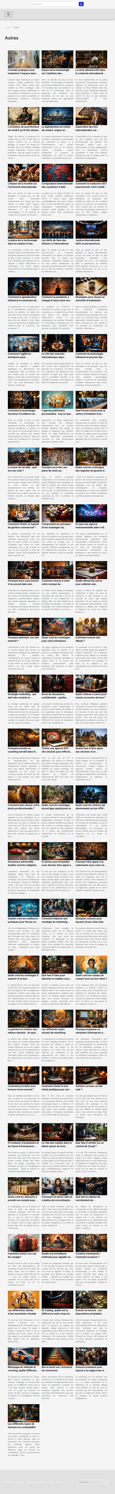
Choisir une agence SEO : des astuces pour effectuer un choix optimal (57, 751)
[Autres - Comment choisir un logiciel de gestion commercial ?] (23, 513)
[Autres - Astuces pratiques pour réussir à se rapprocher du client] (91, 1356)
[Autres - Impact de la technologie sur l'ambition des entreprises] (57, 59)
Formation (19, 1482)
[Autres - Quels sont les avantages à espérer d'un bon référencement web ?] (23, 964)
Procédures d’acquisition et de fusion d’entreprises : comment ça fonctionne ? (23, 1146)
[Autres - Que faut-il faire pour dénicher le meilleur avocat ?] (57, 964)
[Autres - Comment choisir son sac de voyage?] (23, 1242)
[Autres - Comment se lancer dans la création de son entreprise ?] (57, 1186)
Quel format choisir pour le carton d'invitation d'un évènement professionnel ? (91, 414)
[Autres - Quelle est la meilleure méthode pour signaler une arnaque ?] (57, 1242)
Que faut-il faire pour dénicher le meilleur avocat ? (57, 978)
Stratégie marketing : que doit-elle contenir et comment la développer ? (22, 697)
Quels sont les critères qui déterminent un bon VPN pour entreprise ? (90, 808)
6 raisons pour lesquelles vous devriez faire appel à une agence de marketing (56, 865)
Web (51, 1482)
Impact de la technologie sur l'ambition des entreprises (55, 73)
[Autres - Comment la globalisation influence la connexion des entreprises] (23, 286)
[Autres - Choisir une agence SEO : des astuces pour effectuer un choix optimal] (57, 737)
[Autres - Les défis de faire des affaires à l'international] (57, 229)
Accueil (8, 27)
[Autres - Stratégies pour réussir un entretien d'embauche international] (91, 286)
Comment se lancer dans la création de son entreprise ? (57, 1200)
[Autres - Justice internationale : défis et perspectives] (91, 229)
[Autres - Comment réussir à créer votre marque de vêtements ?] (57, 569)
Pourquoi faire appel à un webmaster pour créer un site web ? (90, 865)
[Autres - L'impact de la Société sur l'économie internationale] (23, 172)
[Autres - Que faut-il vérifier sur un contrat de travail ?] (91, 1132)
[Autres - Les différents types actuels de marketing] (57, 1018)
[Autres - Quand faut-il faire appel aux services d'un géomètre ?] (91, 737)
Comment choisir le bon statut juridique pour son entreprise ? (55, 1089)
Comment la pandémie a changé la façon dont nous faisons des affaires (56, 300)
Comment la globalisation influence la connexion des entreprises (23, 300)
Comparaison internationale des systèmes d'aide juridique (57, 187)
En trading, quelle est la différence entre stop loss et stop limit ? (56, 1313)
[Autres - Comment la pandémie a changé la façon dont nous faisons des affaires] (57, 286)
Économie (8, 1482)
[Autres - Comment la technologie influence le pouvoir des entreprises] (91, 343)
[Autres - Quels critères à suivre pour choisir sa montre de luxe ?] (91, 683)
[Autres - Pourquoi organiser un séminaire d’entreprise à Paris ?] (91, 1018)
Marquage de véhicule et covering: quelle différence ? (23, 1370)
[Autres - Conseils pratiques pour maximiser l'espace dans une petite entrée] (23, 59)
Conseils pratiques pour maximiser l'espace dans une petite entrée (22, 73)
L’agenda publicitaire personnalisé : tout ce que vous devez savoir (56, 414)
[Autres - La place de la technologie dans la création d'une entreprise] (23, 229)
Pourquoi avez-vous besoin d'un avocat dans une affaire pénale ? (23, 584)
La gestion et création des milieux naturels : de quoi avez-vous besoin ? (22, 1032)
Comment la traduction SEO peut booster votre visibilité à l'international (91, 187)
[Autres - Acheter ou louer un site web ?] (91, 1075)
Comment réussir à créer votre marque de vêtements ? (56, 584)
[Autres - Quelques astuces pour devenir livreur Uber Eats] (91, 907)
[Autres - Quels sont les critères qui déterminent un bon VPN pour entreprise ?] (91, 794)
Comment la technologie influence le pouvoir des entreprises (89, 357)
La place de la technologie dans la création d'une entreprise (22, 243)
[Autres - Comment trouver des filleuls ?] (91, 626)
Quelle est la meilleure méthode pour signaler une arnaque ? (57, 1257)
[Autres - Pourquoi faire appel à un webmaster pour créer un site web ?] (91, 850)
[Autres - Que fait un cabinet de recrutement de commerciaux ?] (91, 1186)
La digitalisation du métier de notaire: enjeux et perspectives (56, 130)
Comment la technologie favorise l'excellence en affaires (21, 414)
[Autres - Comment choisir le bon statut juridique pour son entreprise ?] (57, 1075)
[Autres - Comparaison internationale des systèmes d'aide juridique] (57, 172)
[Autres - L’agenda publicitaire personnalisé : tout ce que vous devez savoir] (57, 399)
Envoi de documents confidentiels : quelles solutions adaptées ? (54, 697)
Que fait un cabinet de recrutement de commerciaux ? (88, 1200)
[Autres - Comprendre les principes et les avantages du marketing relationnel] (57, 513)
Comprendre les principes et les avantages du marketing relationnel (56, 527)
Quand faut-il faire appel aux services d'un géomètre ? (89, 751)
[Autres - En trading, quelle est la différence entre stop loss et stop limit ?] (57, 1299)
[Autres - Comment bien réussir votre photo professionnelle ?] (23, 794)
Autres (58, 1482)
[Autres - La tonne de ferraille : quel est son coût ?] (23, 456)
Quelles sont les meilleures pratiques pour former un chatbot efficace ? (23, 922)
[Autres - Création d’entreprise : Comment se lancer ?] (91, 1242)
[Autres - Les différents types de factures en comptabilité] (23, 1413)
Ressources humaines (37, 1482)
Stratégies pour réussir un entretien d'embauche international (90, 300)
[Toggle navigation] (8, 14)
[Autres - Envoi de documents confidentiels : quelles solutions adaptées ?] (57, 683)
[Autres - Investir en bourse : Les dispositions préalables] (91, 1299)
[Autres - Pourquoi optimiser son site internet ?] (23, 626)
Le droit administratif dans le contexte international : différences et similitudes (90, 73)
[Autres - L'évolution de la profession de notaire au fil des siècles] (23, 115)
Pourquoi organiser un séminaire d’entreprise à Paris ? (89, 1032)
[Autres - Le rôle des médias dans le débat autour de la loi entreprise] (57, 1132)
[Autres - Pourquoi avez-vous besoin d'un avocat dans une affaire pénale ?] (23, 569)
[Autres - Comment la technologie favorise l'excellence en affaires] (23, 399)
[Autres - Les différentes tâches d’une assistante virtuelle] (23, 1299)
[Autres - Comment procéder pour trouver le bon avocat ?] (23, 1075)
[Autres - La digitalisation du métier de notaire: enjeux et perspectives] (57, 115)
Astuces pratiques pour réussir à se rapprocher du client (90, 1370)
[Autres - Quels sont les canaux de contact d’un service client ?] (91, 964)
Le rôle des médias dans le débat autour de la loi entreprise (57, 1146)
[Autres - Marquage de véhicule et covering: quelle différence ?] (23, 1356)
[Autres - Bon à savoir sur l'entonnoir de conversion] (57, 1356)
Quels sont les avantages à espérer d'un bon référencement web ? (23, 978)
